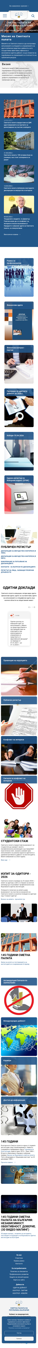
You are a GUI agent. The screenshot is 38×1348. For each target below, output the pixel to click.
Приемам (19, 1338)
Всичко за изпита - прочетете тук (13, 899)
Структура (19, 1258)
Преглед (19, 1333)
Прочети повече (7, 1162)
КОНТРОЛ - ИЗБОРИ (20, 1293)
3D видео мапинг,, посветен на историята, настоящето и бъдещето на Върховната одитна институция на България (18, 1235)
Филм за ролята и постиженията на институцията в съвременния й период (15, 963)
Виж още (4, 860)
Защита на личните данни (19, 1277)
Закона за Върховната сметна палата (21, 1155)
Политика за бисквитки (19, 1271)
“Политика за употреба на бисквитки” (19, 1328)
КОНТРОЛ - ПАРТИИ (20, 1290)
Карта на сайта (18, 1280)
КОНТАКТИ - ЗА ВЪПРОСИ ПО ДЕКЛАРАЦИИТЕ (18, 567)
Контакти (18, 1264)
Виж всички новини (11, 234)
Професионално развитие (19, 1274)
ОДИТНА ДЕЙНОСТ (20, 1288)
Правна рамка (19, 1261)
